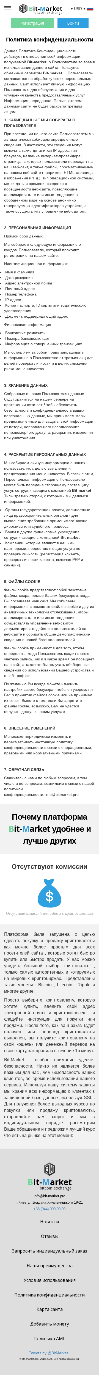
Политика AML (49, 1338)
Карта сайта (50, 1309)
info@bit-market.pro (49, 1196)
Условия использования (50, 1280)
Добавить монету (49, 1324)
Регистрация (32, 23)
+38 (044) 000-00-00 (49, 1209)
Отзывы (49, 1236)
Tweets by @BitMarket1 (49, 1353)
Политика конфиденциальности (49, 1295)
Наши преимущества (50, 1265)
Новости (49, 1222)
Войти (73, 23)
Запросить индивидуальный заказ (49, 1251)
